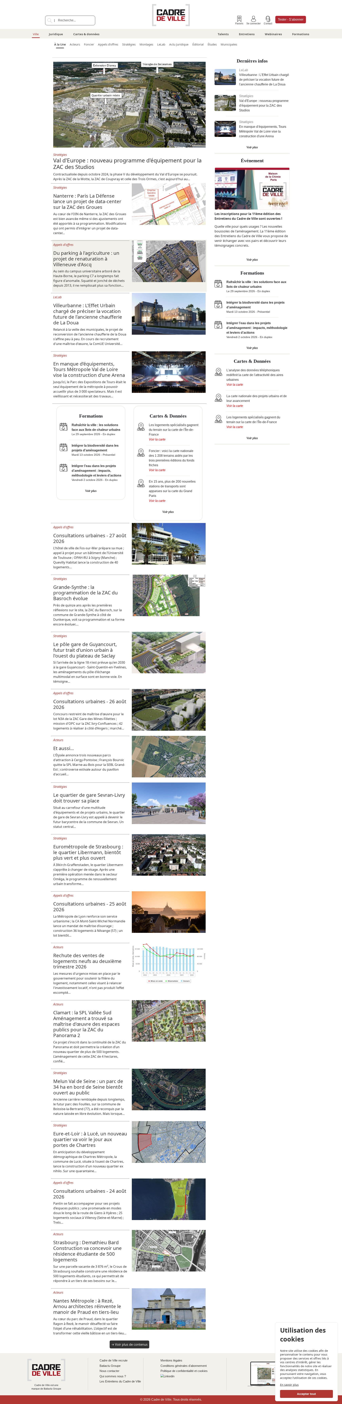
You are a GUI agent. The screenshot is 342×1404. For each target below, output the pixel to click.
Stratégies (129, 44)
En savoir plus (289, 1385)
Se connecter (253, 23)
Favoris (239, 23)
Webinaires (273, 34)
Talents (223, 34)
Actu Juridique (178, 44)
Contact (268, 23)
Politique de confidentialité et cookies (184, 1371)
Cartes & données (86, 34)
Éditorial (198, 44)
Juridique (56, 34)
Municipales (229, 44)
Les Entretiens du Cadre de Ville (120, 1381)
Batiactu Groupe (110, 1365)
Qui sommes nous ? (113, 1376)
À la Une (60, 44)
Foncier (89, 44)
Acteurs (75, 44)
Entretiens (247, 34)
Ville (36, 34)
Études (212, 44)
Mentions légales (171, 1360)
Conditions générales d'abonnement (184, 1365)
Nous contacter (109, 1371)
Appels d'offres (108, 44)
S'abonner (290, 19)
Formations (300, 34)
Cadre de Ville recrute (113, 1360)
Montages (146, 44)
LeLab (161, 44)
